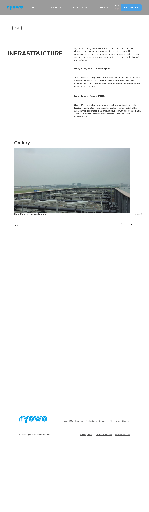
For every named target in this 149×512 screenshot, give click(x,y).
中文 (117, 9)
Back (17, 28)
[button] (122, 223)
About (36, 7)
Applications (79, 7)
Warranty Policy (122, 434)
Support (126, 421)
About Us (68, 421)
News (117, 421)
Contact (102, 7)
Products (79, 421)
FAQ (110, 421)
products (55, 7)
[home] (15, 8)
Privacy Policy (86, 434)
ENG (117, 6)
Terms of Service (104, 434)
